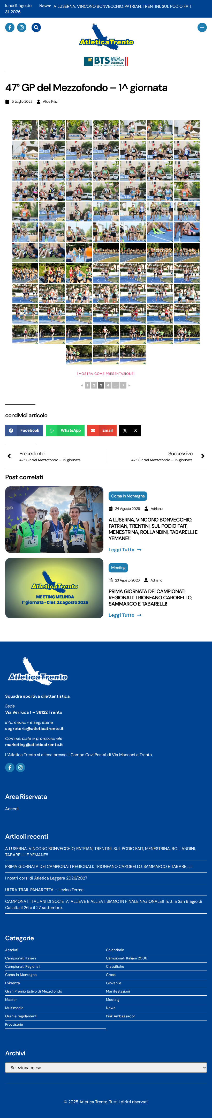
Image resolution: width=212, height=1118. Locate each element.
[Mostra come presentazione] (106, 373)
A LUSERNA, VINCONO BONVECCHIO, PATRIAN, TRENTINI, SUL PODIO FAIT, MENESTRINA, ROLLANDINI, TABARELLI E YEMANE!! (153, 529)
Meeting (118, 567)
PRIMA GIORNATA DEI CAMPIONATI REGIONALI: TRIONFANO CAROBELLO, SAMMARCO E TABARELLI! (150, 597)
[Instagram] (21, 27)
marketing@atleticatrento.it (34, 744)
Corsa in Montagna (128, 496)
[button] (24, 430)
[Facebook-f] (9, 27)
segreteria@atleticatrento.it (34, 728)
